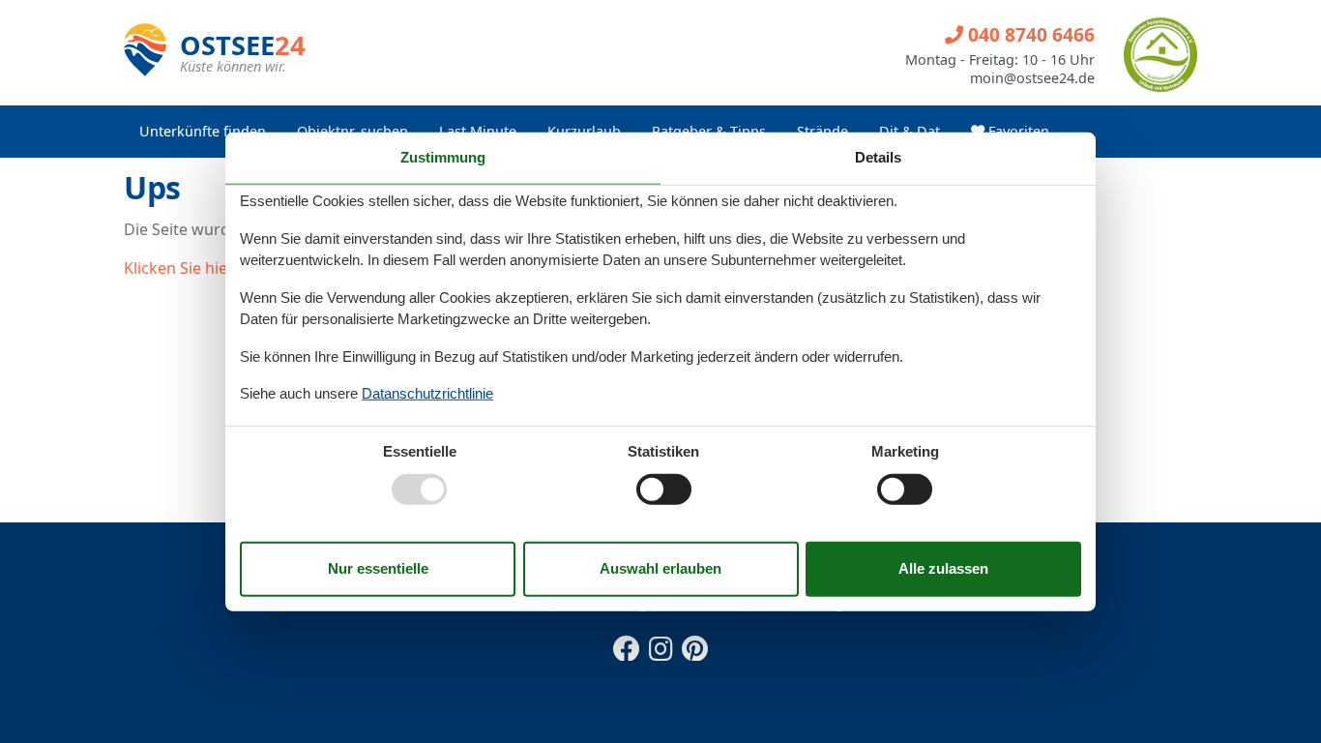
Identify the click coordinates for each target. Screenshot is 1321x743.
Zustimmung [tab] (442, 157)
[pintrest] (694, 644)
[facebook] (626, 644)
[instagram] (660, 644)
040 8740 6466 (1029, 34)
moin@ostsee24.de (1032, 78)
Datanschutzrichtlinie (427, 393)
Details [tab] (878, 157)
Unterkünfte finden (202, 131)
